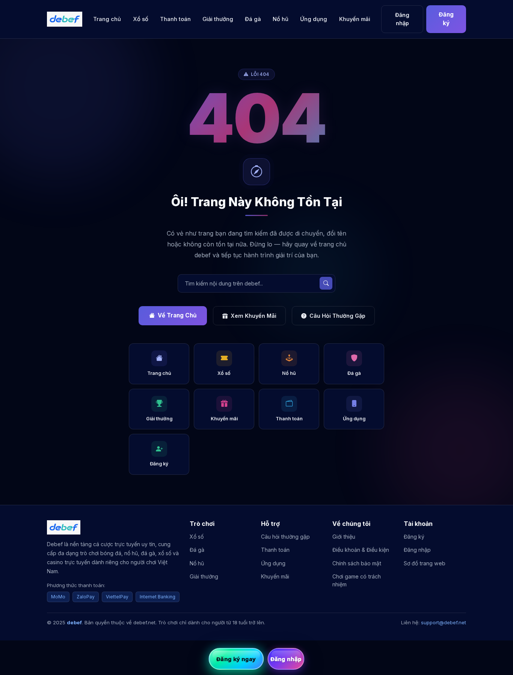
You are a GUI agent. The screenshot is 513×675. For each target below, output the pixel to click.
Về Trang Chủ (177, 315)
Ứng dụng (313, 19)
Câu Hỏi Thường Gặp (337, 316)
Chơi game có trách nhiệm (356, 580)
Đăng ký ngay (236, 659)
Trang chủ (107, 19)
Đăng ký (446, 19)
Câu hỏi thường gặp (285, 536)
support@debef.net (443, 622)
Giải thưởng (217, 19)
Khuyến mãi (354, 19)
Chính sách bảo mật (356, 563)
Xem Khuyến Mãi (253, 316)
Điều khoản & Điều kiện (360, 550)
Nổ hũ (280, 19)
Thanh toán (175, 19)
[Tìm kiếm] (326, 283)
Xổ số (140, 19)
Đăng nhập (402, 19)
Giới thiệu (343, 536)
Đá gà (253, 19)
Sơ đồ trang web (424, 563)
